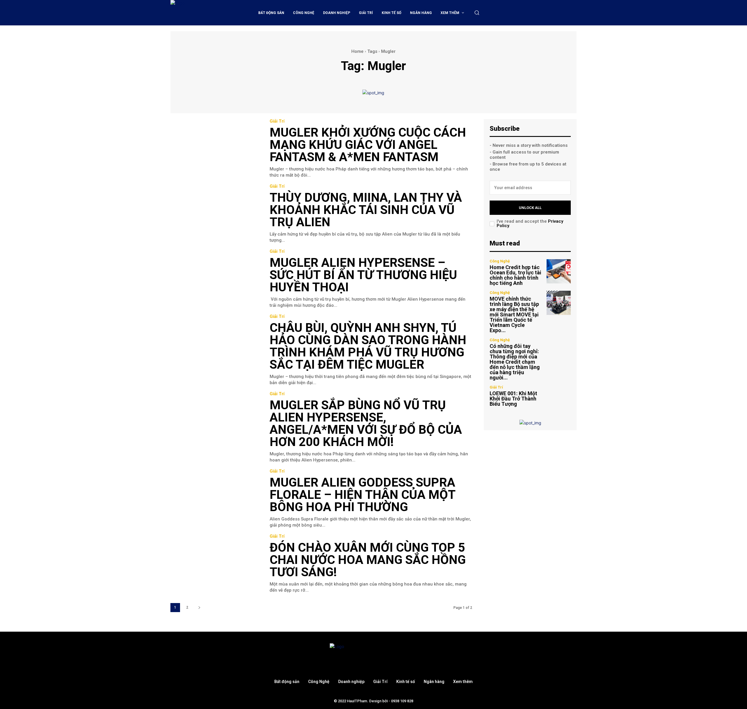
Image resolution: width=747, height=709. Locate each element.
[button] (476, 12)
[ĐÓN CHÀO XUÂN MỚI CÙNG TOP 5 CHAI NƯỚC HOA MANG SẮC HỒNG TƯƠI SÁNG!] (215, 563)
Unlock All (530, 207)
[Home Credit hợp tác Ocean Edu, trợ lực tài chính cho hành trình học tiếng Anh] (559, 271)
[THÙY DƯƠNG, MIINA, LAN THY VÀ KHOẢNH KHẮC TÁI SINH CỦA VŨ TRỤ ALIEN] (215, 213)
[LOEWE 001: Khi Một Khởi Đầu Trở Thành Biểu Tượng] (559, 396)
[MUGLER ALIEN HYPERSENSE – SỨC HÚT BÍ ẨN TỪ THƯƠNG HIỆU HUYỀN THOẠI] (215, 278)
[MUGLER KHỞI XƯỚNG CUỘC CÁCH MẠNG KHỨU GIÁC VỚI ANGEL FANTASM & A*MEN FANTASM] (215, 148)
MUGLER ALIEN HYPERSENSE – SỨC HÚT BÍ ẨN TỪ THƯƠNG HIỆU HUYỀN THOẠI (363, 274)
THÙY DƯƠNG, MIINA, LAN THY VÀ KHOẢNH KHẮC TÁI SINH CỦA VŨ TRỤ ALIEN (366, 209)
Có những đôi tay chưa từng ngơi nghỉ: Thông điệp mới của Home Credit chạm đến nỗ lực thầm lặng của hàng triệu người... (515, 362)
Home (357, 51)
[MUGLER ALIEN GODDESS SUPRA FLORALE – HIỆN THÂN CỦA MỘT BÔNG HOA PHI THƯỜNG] (215, 498)
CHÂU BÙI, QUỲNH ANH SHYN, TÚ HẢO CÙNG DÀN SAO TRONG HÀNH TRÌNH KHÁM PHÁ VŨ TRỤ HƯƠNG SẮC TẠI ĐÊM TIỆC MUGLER (368, 346)
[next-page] (199, 607)
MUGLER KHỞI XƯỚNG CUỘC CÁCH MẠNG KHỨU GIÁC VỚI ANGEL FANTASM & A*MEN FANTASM (368, 144)
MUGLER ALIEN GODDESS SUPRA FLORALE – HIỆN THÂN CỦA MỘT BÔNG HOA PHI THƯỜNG (362, 494)
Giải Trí (277, 121)
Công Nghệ (500, 261)
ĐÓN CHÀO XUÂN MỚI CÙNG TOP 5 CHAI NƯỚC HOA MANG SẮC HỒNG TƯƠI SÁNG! (368, 559)
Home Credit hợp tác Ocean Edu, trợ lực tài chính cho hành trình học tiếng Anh (515, 275)
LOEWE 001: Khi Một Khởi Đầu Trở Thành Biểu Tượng (513, 398)
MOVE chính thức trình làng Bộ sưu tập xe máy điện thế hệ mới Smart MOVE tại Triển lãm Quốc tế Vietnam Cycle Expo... (514, 314)
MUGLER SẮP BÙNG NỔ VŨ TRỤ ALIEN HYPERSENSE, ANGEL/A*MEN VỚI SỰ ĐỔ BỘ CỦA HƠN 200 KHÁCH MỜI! (366, 423)
